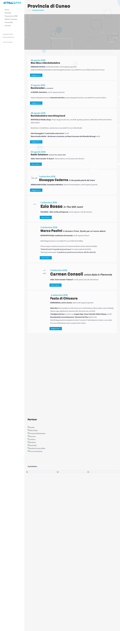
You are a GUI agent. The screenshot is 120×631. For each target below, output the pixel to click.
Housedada (9, 42)
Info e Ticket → (36, 164)
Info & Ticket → (45, 217)
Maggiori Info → (36, 75)
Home (29, 10)
